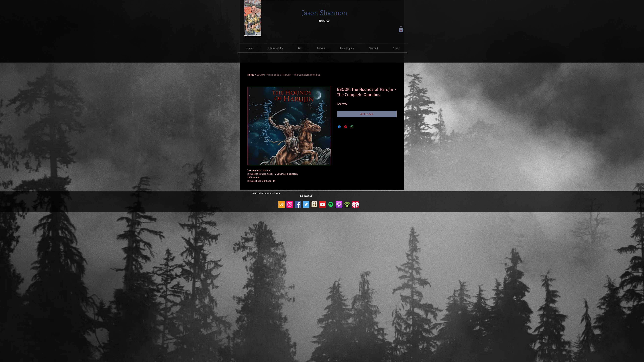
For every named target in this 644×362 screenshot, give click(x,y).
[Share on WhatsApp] (352, 127)
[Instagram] (289, 204)
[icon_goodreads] (314, 204)
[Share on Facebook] (339, 127)
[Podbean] (347, 204)
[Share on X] (358, 127)
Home (250, 74)
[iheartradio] (355, 204)
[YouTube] (322, 204)
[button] (401, 29)
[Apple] (339, 204)
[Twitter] (306, 204)
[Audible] (281, 204)
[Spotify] (331, 204)
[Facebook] (298, 204)
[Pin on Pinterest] (346, 127)
